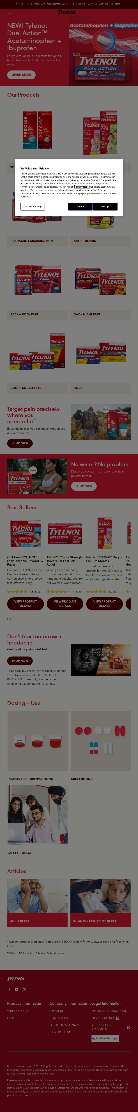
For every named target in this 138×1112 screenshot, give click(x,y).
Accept (105, 206)
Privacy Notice (82, 187)
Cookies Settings (32, 206)
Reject (80, 206)
